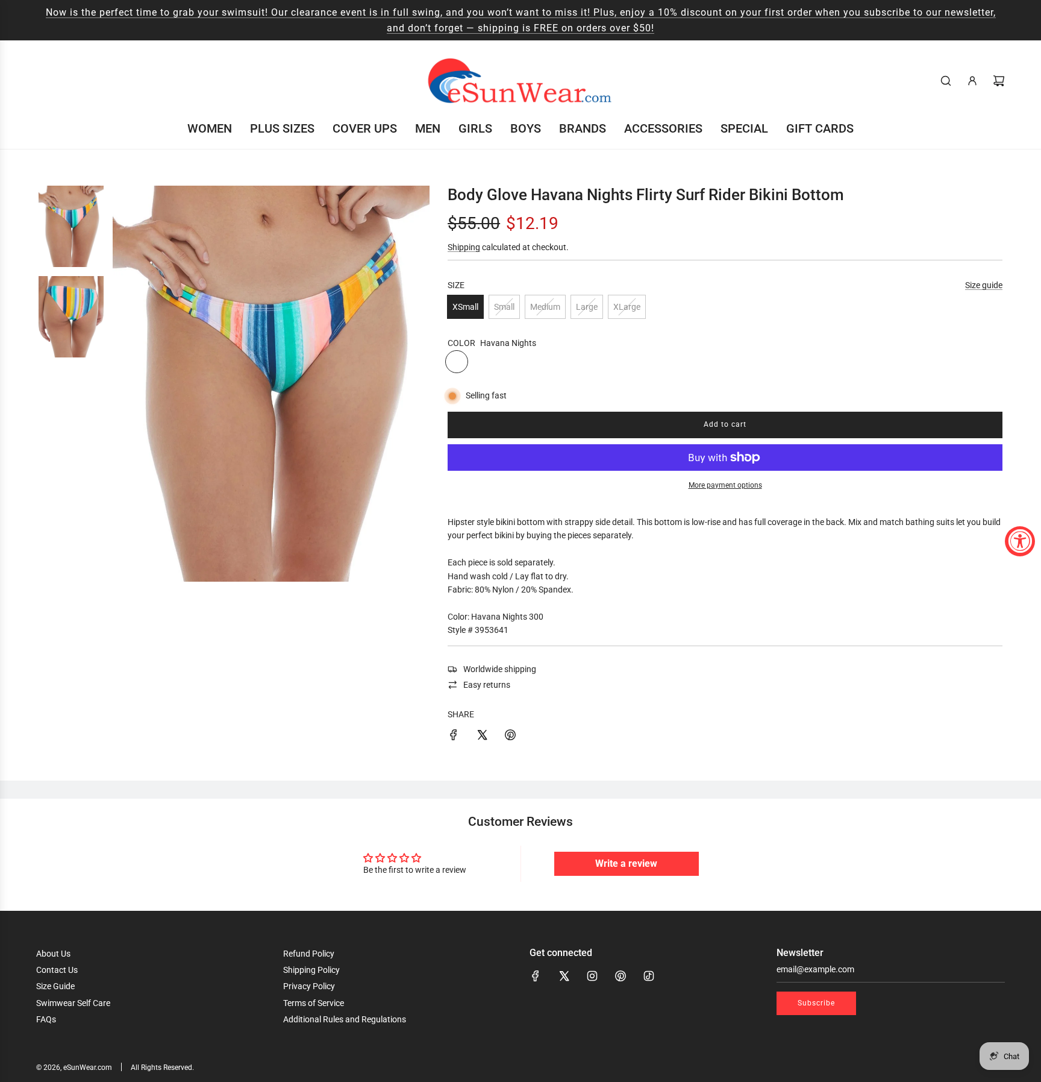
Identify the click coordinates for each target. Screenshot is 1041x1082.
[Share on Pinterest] (510, 737)
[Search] (946, 81)
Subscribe (816, 1003)
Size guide (983, 285)
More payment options (725, 485)
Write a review (626, 863)
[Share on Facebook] (453, 737)
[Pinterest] (620, 976)
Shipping (464, 247)
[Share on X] (482, 737)
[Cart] (999, 81)
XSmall (465, 307)
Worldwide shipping (499, 669)
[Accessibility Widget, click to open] (1020, 541)
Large (587, 307)
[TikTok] (649, 976)
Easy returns (486, 685)
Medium (545, 307)
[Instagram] (592, 976)
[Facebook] (535, 976)
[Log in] (972, 81)
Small (504, 307)
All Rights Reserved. (162, 1067)
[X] (564, 976)
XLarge (626, 307)
